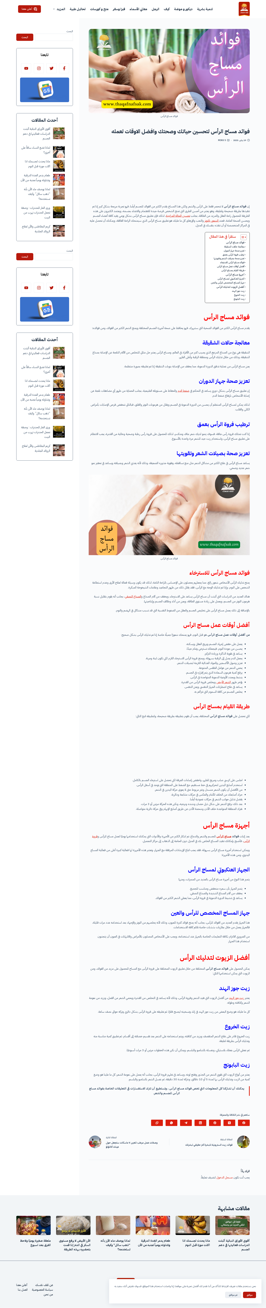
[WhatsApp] (171, 1123)
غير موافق (233, 1295)
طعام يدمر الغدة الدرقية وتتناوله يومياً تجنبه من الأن (154, 1243)
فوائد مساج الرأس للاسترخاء (232, 262)
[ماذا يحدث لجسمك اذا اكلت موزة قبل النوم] (59, 166)
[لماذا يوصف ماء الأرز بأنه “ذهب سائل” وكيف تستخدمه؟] (59, 194)
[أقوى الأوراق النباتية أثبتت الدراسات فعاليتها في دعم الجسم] (59, 133)
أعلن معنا (27, 9)
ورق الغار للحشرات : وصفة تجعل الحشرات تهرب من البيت (35, 213)
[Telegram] (186, 1123)
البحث (69, 31)
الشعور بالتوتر (211, 221)
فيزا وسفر (119, 9)
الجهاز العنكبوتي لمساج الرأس (231, 278)
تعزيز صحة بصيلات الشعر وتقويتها (229, 258)
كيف (167, 9)
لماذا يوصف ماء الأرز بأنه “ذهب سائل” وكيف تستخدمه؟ (37, 194)
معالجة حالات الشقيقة (234, 246)
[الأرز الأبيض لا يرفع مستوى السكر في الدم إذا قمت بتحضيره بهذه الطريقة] (73, 1225)
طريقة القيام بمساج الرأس (232, 270)
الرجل (155, 9)
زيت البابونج (239, 299)
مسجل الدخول (224, 1177)
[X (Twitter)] (229, 1123)
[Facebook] (244, 1123)
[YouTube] (26, 68)
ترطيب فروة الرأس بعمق (233, 254)
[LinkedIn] (200, 1123)
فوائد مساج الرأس (235, 242)
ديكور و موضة (183, 9)
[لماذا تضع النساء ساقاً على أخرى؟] (59, 152)
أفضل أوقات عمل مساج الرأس (230, 266)
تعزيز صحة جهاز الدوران (234, 250)
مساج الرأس (223, 836)
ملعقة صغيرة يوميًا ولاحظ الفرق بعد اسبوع (35, 1243)
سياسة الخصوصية (42, 1290)
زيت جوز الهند (238, 291)
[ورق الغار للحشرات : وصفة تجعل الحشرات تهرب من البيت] (59, 212)
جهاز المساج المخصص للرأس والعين (227, 282)
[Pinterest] (215, 1123)
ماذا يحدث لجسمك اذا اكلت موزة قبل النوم (196, 1243)
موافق (249, 1295)
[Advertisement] (169, 174)
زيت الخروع (239, 295)
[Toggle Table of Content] (242, 237)
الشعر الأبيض (223, 682)
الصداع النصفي (133, 596)
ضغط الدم (183, 391)
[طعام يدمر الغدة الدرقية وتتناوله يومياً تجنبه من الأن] (59, 180)
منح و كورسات (99, 9)
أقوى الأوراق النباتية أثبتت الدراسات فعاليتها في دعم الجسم (36, 134)
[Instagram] (39, 68)
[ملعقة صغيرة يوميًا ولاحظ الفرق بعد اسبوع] (33, 1225)
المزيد (61, 9)
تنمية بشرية (205, 9)
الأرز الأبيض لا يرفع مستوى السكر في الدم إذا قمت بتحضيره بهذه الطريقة (74, 1245)
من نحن (48, 1294)
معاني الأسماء (138, 9)
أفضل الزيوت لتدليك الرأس (230, 287)
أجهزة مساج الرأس (235, 275)
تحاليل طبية (78, 9)
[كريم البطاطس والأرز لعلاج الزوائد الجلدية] (59, 231)
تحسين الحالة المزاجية (178, 216)
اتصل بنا (23, 1290)
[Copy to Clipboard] (157, 1123)
